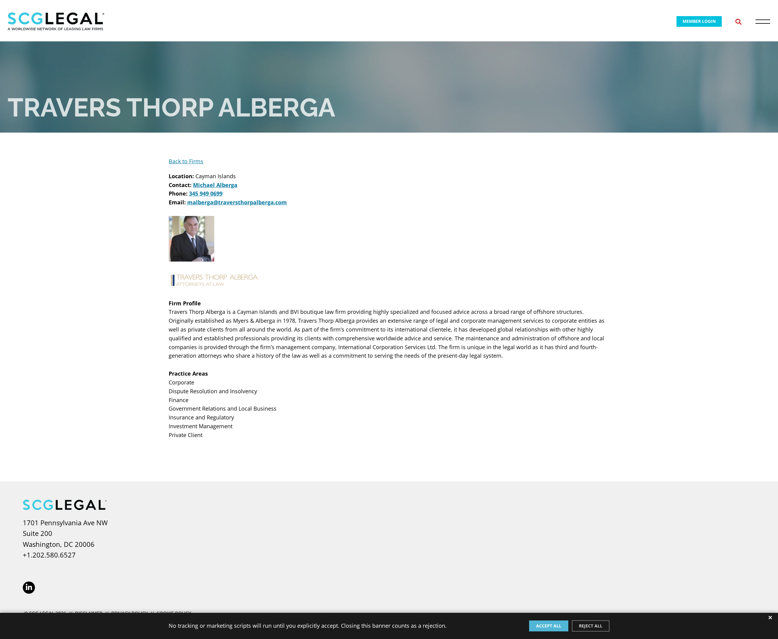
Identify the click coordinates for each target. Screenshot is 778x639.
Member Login (699, 21)
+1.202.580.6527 (49, 554)
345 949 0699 (205, 193)
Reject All (590, 626)
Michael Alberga (215, 185)
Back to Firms (186, 161)
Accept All (548, 626)
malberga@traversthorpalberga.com (237, 202)
